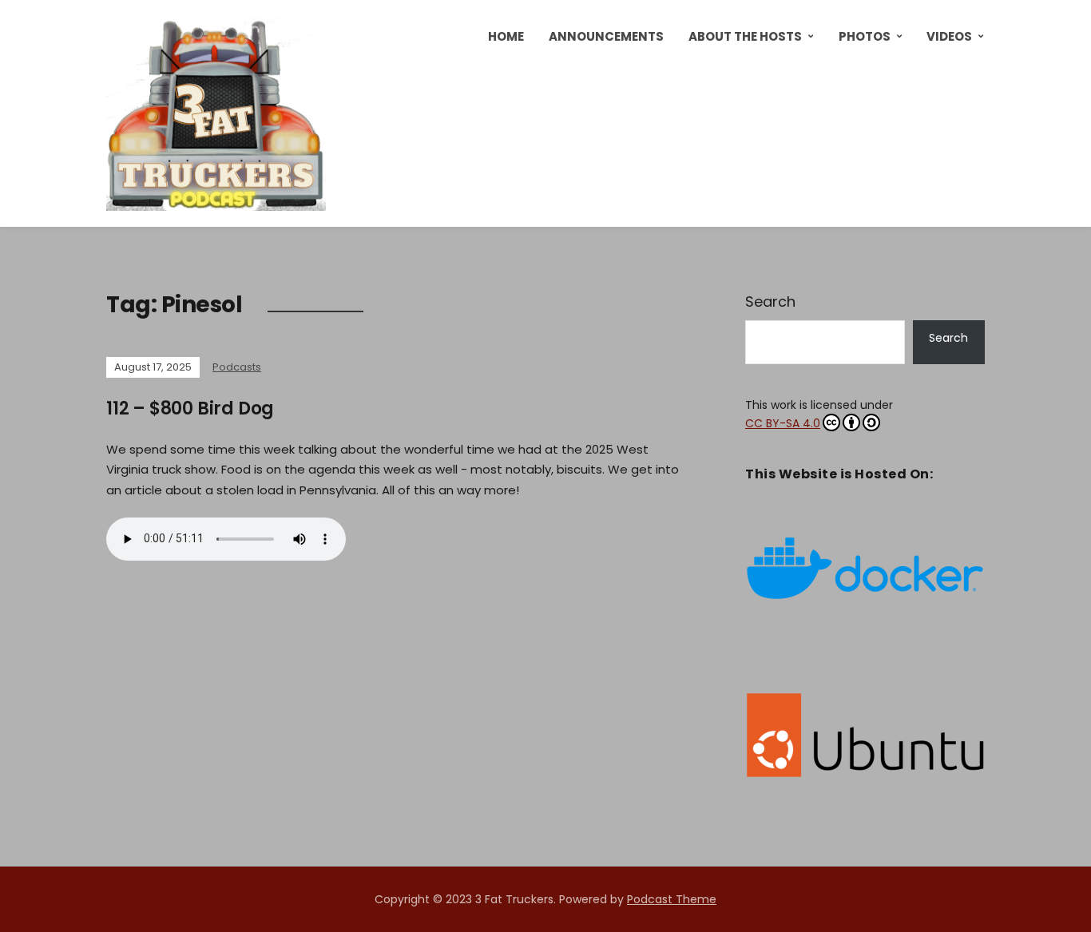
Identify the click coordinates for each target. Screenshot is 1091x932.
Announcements (606, 36)
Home (506, 36)
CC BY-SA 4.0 (782, 423)
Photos (865, 36)
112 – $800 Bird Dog (190, 408)
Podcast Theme (671, 899)
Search (770, 301)
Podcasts (236, 367)
